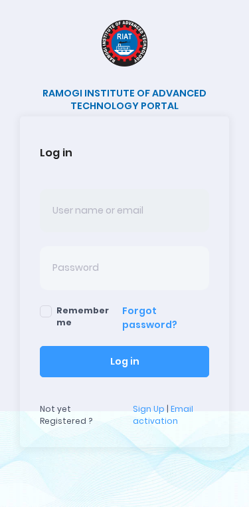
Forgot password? (149, 317)
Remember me (82, 316)
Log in (124, 361)
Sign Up (149, 409)
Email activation (163, 414)
